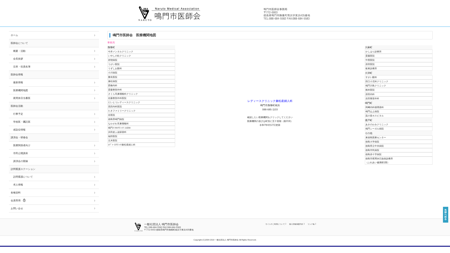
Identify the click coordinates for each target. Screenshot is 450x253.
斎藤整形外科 (115, 89)
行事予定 (17, 113)
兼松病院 (112, 81)
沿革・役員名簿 (20, 66)
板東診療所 (371, 68)
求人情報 (17, 184)
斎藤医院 (370, 55)
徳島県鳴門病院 (116, 119)
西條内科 (112, 85)
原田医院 (370, 64)
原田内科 (370, 94)
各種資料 (16, 192)
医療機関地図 (19, 90)
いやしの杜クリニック (119, 55)
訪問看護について (22, 176)
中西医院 (370, 60)
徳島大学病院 (372, 141)
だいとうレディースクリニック (124, 102)
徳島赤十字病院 (373, 154)
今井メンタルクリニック (120, 51)
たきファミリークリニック (122, 110)
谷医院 (111, 115)
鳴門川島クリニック (375, 85)
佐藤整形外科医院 (117, 98)
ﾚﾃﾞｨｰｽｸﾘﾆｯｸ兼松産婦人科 (121, 144)
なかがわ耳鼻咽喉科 (118, 123)
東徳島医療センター (375, 137)
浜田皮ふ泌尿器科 (117, 132)
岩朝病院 (112, 60)
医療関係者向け (20, 145)
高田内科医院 (115, 106)
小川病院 (112, 72)
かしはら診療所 (373, 51)
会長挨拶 (17, 58)
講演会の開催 (19, 161)
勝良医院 (112, 77)
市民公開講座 (19, 153)
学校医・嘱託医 (20, 121)
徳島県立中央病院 (374, 146)
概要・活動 (18, 51)
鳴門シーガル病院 (374, 128)
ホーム (14, 35)
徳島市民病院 (372, 150)
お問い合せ (17, 208)
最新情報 (17, 82)
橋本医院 (370, 90)
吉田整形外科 (372, 98)
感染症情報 (18, 129)
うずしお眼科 (115, 68)
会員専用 (16, 200)
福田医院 (112, 136)
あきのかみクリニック (376, 124)
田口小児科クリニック (376, 81)
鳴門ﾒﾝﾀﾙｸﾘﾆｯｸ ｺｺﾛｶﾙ (119, 127)
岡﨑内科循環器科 (374, 107)
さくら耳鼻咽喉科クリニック (123, 94)
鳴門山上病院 (372, 111)
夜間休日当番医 (20, 98)
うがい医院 (114, 64)
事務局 (111, 42)
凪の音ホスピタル (374, 115)
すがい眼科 (371, 77)
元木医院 (112, 140)
